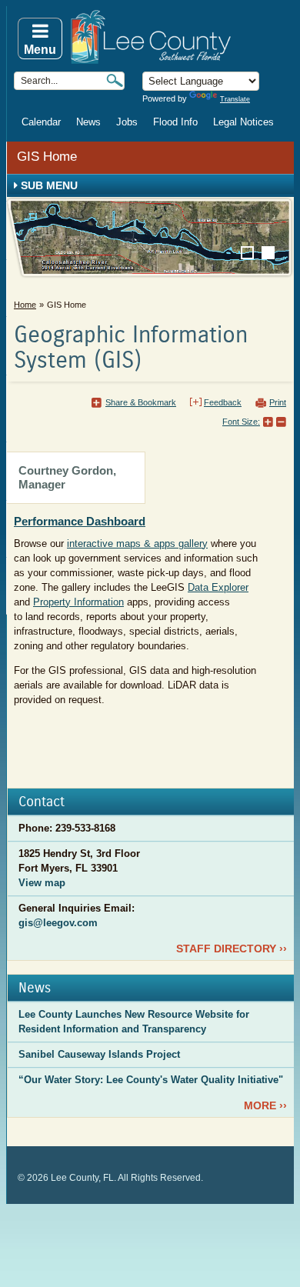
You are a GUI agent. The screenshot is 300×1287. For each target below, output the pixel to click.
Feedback (223, 402)
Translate (235, 99)
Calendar (41, 122)
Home (25, 304)
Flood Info (175, 122)
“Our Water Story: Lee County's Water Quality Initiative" (150, 1079)
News (88, 122)
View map (41, 883)
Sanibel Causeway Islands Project (99, 1054)
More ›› (265, 1105)
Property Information (78, 602)
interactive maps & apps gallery (137, 543)
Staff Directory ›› (231, 948)
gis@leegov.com (58, 923)
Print (277, 402)
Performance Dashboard (79, 521)
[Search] (114, 80)
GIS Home (47, 156)
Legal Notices (243, 122)
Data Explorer (218, 587)
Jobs (127, 122)
